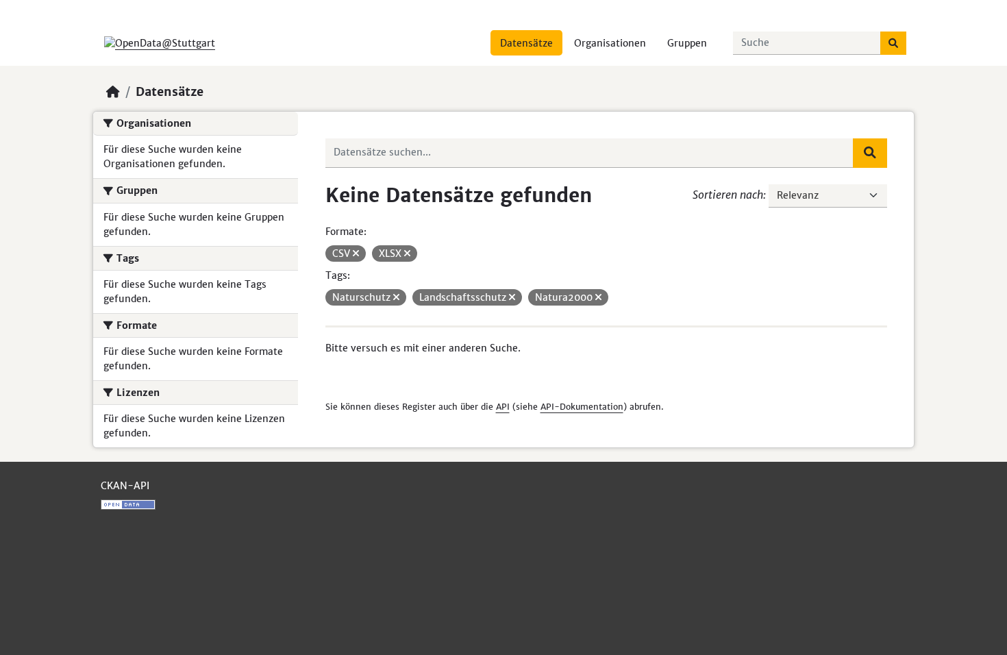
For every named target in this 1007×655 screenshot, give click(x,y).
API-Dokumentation (581, 406)
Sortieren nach (728, 194)
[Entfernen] (356, 253)
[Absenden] (893, 43)
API (503, 406)
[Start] (113, 91)
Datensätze (526, 43)
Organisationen (610, 43)
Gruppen (687, 43)
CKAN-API (125, 486)
